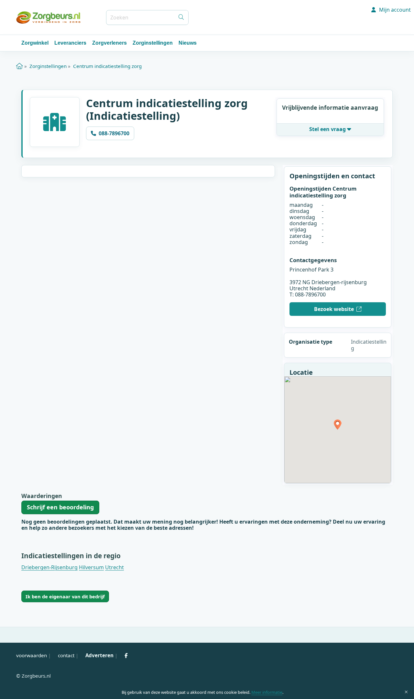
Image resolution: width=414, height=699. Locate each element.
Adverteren (99, 655)
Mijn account (394, 9)
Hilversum (91, 567)
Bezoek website (334, 309)
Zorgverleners (109, 43)
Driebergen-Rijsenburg (49, 567)
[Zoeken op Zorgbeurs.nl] (181, 17)
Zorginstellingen (153, 43)
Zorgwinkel (35, 43)
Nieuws (188, 43)
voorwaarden (31, 655)
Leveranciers (70, 43)
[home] (19, 66)
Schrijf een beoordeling (60, 507)
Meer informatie (266, 692)
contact (66, 655)
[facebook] (126, 655)
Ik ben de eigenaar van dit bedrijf (65, 596)
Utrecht (114, 567)
